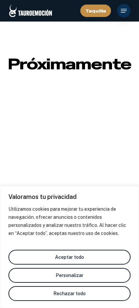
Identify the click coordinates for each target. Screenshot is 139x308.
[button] (124, 10)
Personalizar (69, 275)
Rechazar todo (69, 293)
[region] (69, 247)
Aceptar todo (69, 257)
